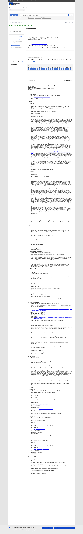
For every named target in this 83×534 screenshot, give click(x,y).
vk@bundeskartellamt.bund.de (39, 429)
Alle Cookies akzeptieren (48, 527)
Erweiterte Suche (31, 17)
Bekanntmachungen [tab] (13, 28)
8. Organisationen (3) (15, 61)
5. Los (12, 58)
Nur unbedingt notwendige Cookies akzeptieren (64, 527)
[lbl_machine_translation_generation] (42, 73)
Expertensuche (38, 17)
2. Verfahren (13, 55)
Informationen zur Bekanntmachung (14, 65)
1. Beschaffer (13, 52)
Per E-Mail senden (16, 45)
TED (10, 22)
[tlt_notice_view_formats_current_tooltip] (70, 80)
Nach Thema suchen (45, 17)
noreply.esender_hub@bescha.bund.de (41, 449)
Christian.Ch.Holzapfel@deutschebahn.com (39, 44)
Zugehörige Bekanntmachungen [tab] (15, 31)
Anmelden (65, 3)
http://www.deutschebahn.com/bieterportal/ (45, 409)
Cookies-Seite (18, 529)
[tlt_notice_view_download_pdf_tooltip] (28, 69)
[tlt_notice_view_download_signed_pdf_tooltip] (34, 61)
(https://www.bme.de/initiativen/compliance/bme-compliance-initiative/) (50, 153)
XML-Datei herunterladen (17, 36)
